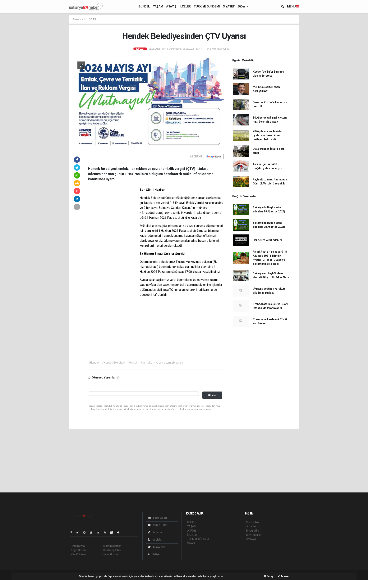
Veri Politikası (78, 554)
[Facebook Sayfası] (72, 532)
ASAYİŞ (171, 6)
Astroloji (251, 539)
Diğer (242, 6)
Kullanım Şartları (112, 545)
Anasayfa (78, 19)
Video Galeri (160, 525)
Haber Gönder (111, 554)
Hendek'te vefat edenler (267, 240)
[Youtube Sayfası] (92, 532)
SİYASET (229, 6)
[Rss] (106, 532)
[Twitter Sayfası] (79, 532)
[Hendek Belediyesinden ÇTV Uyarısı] (149, 103)
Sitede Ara (252, 522)
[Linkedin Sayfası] (99, 532)
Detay (269, 576)
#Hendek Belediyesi (113, 362)
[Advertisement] (316, 72)
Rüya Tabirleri (254, 534)
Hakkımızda (78, 545)
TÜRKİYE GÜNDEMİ (207, 6)
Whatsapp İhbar (112, 550)
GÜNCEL (144, 6)
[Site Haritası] (113, 532)
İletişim (156, 554)
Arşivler (158, 539)
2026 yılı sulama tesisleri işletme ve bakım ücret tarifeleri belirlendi (268, 135)
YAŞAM (158, 6)
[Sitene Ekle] (119, 532)
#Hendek (93, 362)
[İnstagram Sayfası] (86, 532)
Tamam (284, 576)
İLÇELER (185, 6)
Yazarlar (157, 532)
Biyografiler (253, 530)
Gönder (212, 395)
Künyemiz (159, 547)
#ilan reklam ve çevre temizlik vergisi (161, 362)
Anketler (251, 526)
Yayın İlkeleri (78, 550)
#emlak (132, 362)
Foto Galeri (160, 517)
